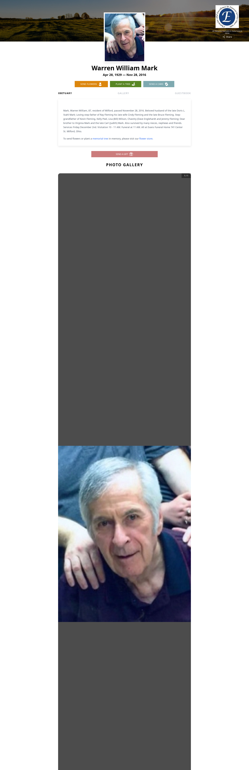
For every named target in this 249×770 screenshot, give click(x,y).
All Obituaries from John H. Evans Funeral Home (227, 32)
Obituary (65, 93)
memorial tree (100, 138)
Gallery (123, 93)
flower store (146, 138)
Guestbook (183, 93)
